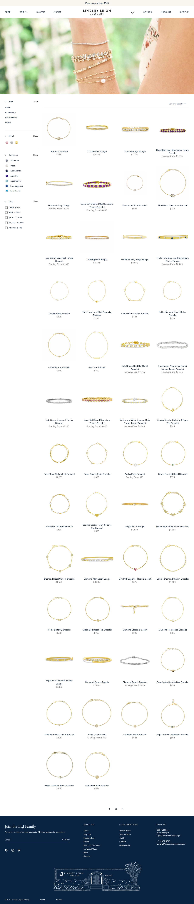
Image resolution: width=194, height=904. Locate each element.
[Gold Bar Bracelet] (97, 345)
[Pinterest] (19, 850)
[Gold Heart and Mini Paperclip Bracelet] (97, 291)
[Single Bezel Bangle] (134, 504)
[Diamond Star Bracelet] (59, 345)
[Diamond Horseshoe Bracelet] (172, 609)
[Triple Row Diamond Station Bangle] (59, 660)
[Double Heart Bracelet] (59, 291)
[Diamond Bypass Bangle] (97, 660)
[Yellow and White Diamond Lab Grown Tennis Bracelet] (134, 399)
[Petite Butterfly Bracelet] (59, 609)
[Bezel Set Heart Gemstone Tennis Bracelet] (172, 129)
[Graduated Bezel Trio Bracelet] (97, 609)
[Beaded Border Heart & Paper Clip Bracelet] (97, 504)
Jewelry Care (124, 845)
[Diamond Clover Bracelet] (97, 764)
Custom (40, 12)
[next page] (123, 809)
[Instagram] (12, 850)
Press (86, 852)
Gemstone (13, 155)
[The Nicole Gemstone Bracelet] (172, 183)
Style (11, 101)
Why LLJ (87, 834)
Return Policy (124, 831)
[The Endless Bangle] (97, 129)
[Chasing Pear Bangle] (97, 237)
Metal (11, 136)
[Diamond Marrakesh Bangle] (97, 558)
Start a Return (125, 834)
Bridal (23, 12)
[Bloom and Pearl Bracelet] (134, 183)
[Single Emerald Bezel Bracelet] (172, 453)
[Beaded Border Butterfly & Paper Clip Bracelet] (172, 399)
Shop (8, 12)
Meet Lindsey (89, 838)
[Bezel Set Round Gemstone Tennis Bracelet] (97, 399)
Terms (42, 899)
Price (11, 202)
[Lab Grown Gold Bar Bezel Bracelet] (134, 345)
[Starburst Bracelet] (59, 129)
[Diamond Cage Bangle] (134, 129)
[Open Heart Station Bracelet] (134, 291)
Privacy (59, 899)
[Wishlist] (132, 12)
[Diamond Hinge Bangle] (59, 183)
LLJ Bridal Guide (90, 849)
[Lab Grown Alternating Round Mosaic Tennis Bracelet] (172, 345)
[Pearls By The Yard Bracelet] (59, 504)
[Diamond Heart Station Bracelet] (59, 558)
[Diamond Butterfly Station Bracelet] (172, 504)
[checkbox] (20, 107)
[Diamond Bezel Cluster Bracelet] (59, 714)
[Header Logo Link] (97, 12)
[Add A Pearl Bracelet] (134, 453)
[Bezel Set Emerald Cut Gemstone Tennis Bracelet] (97, 183)
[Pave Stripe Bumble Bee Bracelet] (172, 660)
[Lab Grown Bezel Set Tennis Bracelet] (59, 237)
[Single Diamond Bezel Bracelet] (59, 764)
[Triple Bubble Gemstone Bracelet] (172, 714)
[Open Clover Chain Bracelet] (97, 453)
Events (86, 841)
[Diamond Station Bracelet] (134, 609)
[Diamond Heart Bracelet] (134, 714)
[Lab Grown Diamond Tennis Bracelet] (59, 399)
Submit (66, 840)
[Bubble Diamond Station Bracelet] (172, 558)
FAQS (121, 838)
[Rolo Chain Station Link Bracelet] (59, 453)
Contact (122, 841)
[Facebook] (6, 850)
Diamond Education (92, 845)
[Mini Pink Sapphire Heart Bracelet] (134, 558)
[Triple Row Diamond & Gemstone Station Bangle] (172, 237)
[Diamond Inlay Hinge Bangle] (134, 237)
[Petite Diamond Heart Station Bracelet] (172, 291)
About (57, 12)
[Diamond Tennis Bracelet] (134, 660)
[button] (179, 104)
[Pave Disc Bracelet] (97, 714)
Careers (87, 856)
